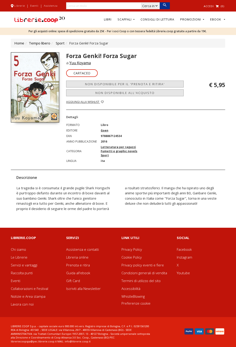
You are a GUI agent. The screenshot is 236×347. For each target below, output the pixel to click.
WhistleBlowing (133, 296)
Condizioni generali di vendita (144, 273)
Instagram (184, 257)
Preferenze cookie (135, 303)
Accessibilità (130, 288)
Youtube (183, 273)
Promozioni (191, 19)
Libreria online (77, 257)
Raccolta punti (22, 273)
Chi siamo (18, 249)
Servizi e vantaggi (24, 265)
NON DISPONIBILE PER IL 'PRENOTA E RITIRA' (125, 84)
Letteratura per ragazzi (118, 147)
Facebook (184, 249)
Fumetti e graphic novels (119, 151)
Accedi (209, 6)
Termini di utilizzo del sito (141, 280)
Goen (104, 130)
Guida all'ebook (78, 273)
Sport (60, 43)
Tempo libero (39, 43)
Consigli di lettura (157, 19)
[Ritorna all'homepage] (39, 19)
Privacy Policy (131, 249)
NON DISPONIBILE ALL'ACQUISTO (125, 93)
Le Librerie (19, 257)
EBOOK (216, 19)
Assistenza (51, 5)
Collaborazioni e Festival (29, 288)
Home (19, 43)
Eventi (34, 5)
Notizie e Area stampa (28, 296)
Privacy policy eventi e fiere (142, 265)
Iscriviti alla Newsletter (83, 288)
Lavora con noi (22, 304)
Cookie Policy (131, 257)
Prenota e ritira (78, 265)
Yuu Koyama (80, 62)
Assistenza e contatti (82, 249)
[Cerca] (164, 5)
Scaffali (125, 19)
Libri (108, 19)
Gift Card (73, 280)
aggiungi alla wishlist (83, 102)
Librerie (19, 5)
